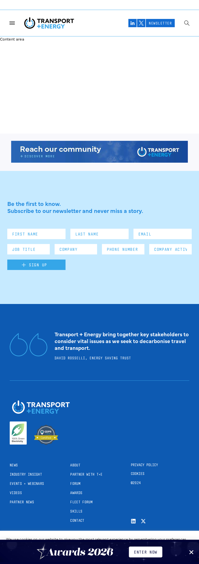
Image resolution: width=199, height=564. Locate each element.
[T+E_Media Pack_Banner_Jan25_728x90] (99, 161)
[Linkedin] (133, 521)
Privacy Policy (144, 465)
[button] (191, 552)
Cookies (137, 473)
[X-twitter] (143, 521)
